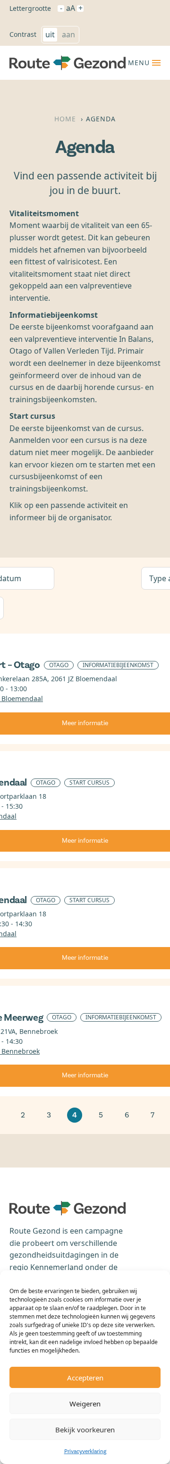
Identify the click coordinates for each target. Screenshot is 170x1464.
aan (68, 34)
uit (50, 34)
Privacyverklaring (85, 1451)
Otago (58, 665)
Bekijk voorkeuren (85, 1429)
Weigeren (85, 1403)
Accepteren (85, 1377)
